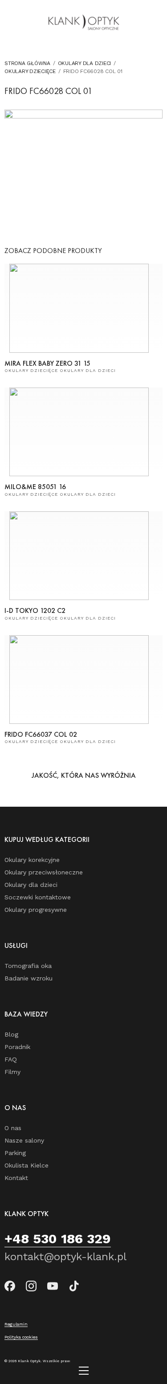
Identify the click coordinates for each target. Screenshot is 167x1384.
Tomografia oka (28, 965)
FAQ (10, 1059)
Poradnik (17, 1046)
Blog (11, 1034)
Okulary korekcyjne (32, 859)
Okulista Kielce (26, 1165)
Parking (15, 1152)
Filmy (12, 1071)
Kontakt (16, 1177)
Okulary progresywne (35, 909)
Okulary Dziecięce (30, 71)
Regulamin (16, 1324)
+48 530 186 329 (57, 1238)
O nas (12, 1127)
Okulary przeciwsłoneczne (43, 872)
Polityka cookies (21, 1337)
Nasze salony (24, 1140)
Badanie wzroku (28, 978)
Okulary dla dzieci (84, 63)
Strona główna (27, 63)
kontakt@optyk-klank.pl (65, 1256)
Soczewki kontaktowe (37, 897)
